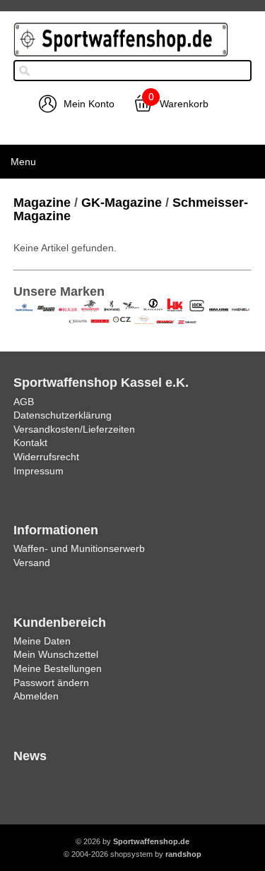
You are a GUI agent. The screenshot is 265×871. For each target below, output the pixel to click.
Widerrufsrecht (46, 456)
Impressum (38, 470)
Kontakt (30, 442)
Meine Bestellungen (57, 668)
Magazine (42, 203)
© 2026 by (132, 841)
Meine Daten (42, 641)
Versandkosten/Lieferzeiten (74, 429)
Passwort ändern (51, 682)
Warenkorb (184, 103)
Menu (23, 161)
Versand (31, 562)
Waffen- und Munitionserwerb (79, 548)
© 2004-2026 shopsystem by (132, 854)
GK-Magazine (121, 203)
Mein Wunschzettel (55, 654)
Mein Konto (89, 103)
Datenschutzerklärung (62, 415)
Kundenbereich (59, 622)
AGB (23, 401)
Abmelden (36, 696)
